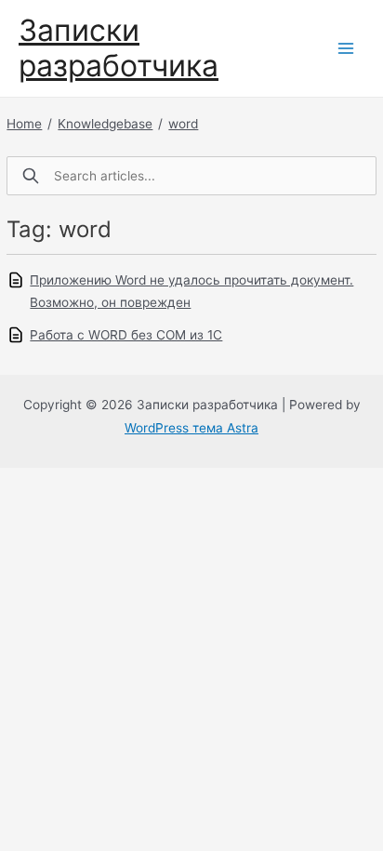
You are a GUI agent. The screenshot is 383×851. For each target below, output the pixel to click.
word (183, 123)
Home (24, 123)
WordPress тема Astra (191, 427)
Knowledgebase (105, 123)
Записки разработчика (118, 48)
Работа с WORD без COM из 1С (126, 334)
